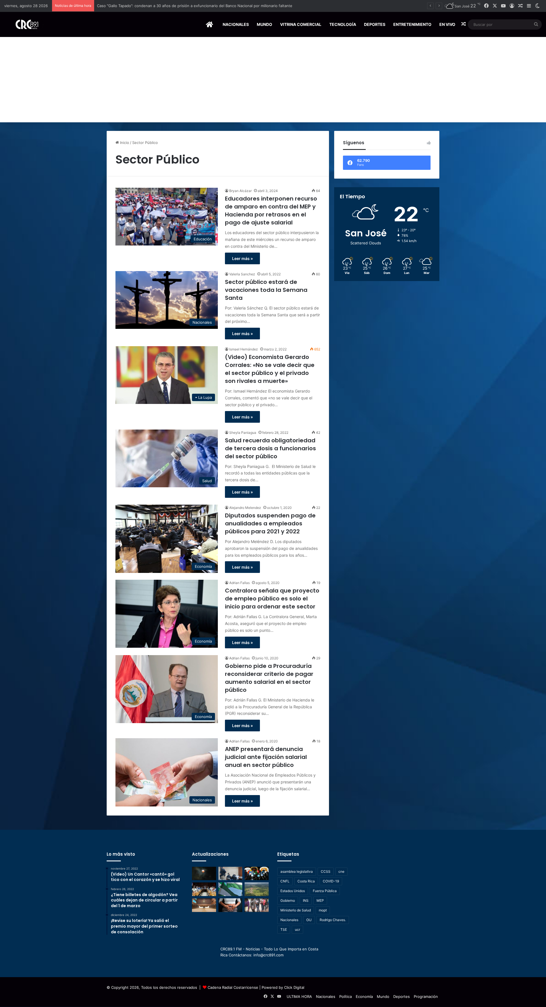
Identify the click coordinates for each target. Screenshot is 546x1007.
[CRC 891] (23, 24)
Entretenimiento (412, 24)
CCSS (325, 871)
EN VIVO (447, 24)
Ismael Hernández (243, 349)
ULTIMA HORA (299, 996)
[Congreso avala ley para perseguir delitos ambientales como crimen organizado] (257, 889)
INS (306, 900)
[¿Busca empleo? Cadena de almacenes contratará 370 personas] (257, 905)
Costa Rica (306, 881)
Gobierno (287, 900)
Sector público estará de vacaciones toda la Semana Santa (266, 290)
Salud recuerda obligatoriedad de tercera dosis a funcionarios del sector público (270, 448)
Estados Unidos (292, 891)
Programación (426, 996)
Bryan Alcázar (240, 191)
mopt (323, 910)
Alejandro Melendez (245, 507)
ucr (297, 929)
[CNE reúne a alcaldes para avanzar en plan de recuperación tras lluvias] (204, 889)
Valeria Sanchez (242, 274)
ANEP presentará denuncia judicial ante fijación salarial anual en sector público (266, 757)
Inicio (124, 142)
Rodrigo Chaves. (333, 920)
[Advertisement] (273, 79)
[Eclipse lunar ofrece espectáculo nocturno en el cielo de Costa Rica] (204, 873)
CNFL (284, 881)
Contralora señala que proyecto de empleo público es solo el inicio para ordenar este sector (272, 598)
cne (341, 871)
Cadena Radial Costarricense (233, 987)
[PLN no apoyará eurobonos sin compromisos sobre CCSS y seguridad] (230, 889)
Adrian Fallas (239, 583)
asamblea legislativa (296, 871)
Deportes (374, 24)
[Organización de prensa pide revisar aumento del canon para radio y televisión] (257, 873)
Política (345, 996)
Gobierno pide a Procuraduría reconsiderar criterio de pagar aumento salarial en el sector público (269, 678)
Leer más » (242, 258)
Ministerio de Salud (295, 910)
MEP (320, 900)
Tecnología (342, 24)
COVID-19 (331, 881)
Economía (364, 996)
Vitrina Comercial (300, 24)
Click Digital (294, 987)
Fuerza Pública (325, 891)
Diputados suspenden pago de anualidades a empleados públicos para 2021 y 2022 (270, 523)
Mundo (264, 24)
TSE (283, 929)
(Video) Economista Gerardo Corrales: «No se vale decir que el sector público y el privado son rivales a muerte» (270, 369)
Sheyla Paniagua (242, 432)
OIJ (309, 920)
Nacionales (236, 24)
